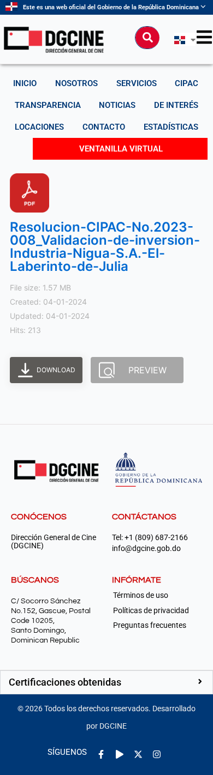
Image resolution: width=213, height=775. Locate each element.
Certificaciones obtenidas (65, 682)
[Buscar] (147, 38)
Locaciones (39, 127)
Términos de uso (140, 595)
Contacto (103, 127)
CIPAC (186, 83)
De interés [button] (176, 105)
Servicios (136, 83)
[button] (106, 682)
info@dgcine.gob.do (146, 548)
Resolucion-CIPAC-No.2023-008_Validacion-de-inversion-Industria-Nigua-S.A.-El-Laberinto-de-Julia (105, 246)
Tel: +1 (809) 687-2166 (150, 538)
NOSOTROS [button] (76, 83)
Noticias (117, 105)
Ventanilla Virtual (121, 149)
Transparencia (48, 105)
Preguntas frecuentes (149, 625)
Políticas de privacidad (151, 610)
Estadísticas (171, 127)
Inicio (25, 83)
